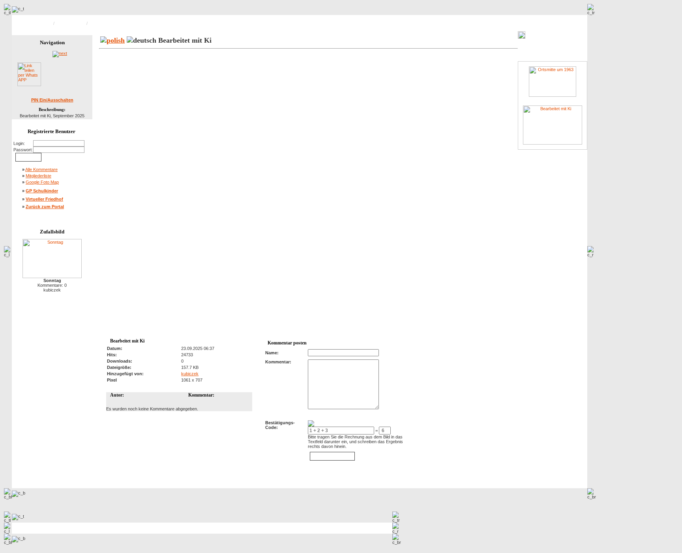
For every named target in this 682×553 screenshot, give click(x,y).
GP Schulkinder (42, 190)
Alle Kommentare (41, 169)
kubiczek (190, 373)
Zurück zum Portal (45, 206)
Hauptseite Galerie (34, 23)
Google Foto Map (42, 182)
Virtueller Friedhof (44, 199)
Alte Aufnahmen (70, 23)
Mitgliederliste (38, 175)
